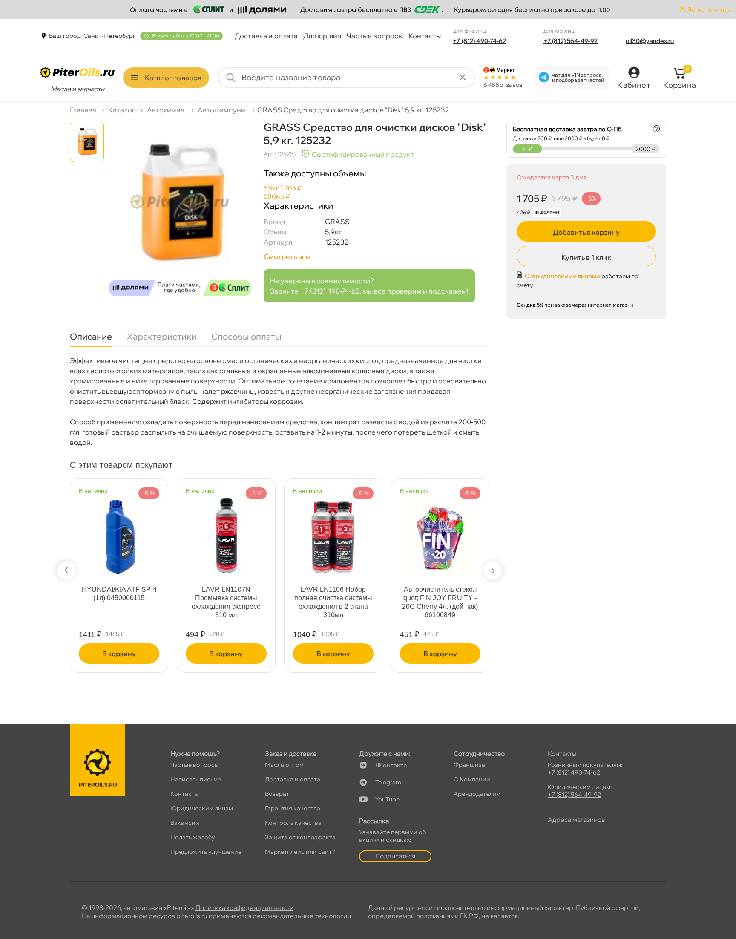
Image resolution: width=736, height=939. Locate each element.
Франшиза (469, 765)
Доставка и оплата (266, 36)
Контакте (391, 765)
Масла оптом (284, 765)
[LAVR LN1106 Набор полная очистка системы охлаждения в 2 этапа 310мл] (333, 532)
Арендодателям (477, 794)
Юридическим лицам (201, 808)
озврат (277, 794)
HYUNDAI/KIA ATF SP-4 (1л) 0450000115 (119, 594)
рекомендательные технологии (302, 916)
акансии (184, 823)
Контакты (424, 36)
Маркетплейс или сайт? (300, 851)
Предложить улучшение (206, 851)
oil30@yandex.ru (650, 40)
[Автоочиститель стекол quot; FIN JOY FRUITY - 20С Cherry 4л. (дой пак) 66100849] (440, 532)
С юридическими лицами (562, 276)
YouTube (387, 799)
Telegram (388, 782)
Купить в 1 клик (586, 257)
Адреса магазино (576, 819)
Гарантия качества (292, 808)
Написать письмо (195, 779)
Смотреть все (287, 256)
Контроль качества (293, 823)
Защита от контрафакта (300, 837)
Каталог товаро (173, 77)
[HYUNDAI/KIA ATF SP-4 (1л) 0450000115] (119, 532)
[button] (66, 570)
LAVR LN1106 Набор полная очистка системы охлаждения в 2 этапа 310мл (333, 602)
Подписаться (395, 856)
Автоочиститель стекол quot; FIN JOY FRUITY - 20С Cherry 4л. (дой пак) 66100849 (440, 602)
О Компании (472, 779)
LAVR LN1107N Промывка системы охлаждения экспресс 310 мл (226, 602)
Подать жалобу (192, 837)
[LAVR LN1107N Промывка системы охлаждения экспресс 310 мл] (226, 532)
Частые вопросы (375, 36)
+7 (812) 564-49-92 (570, 40)
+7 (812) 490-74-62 (479, 40)
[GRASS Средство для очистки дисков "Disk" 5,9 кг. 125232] (180, 211)
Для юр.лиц (322, 36)
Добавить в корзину (586, 232)
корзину (119, 653)
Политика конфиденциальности (244, 908)
